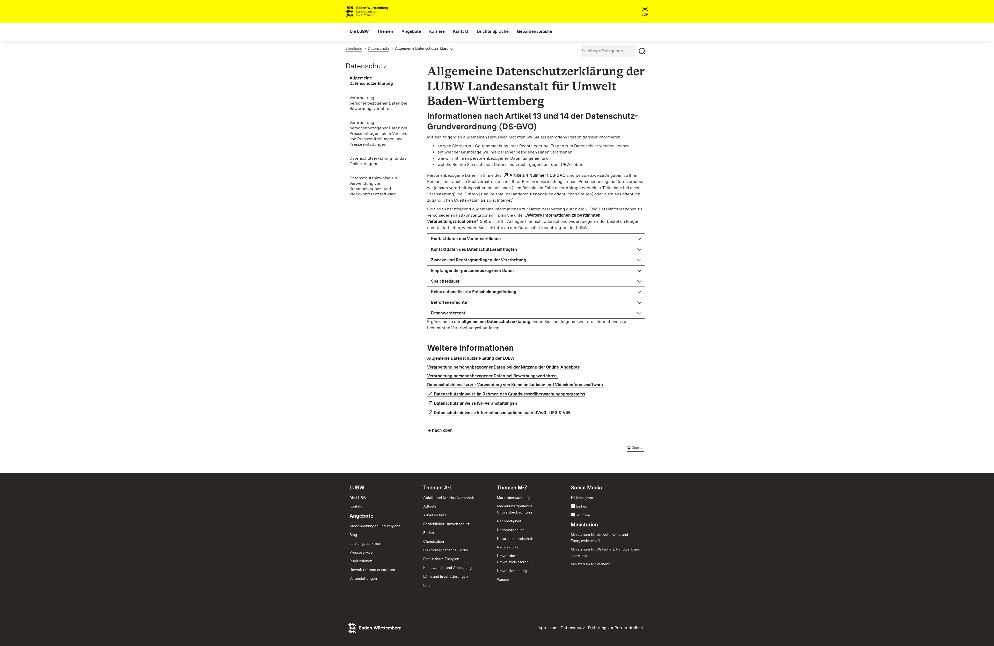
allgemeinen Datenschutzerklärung (496, 321)
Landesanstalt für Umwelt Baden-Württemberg (376, 11)
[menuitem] (359, 31)
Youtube (583, 515)
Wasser (503, 579)
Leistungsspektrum (365, 543)
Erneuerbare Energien (441, 559)
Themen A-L (437, 488)
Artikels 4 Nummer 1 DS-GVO (537, 175)
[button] (536, 239)
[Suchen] (642, 51)
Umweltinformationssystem (372, 570)
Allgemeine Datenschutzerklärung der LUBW (471, 358)
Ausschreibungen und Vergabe (374, 526)
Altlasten (430, 506)
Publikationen (360, 561)
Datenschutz (366, 65)
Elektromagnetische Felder (445, 550)
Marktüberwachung (513, 498)
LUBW (356, 488)
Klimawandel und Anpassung (447, 568)
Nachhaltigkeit (509, 521)
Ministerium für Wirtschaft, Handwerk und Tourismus (605, 552)
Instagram (584, 498)
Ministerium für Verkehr (590, 564)
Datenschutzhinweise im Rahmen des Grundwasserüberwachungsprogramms (509, 394)
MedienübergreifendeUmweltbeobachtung (514, 509)
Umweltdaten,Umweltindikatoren (513, 559)
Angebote (361, 516)
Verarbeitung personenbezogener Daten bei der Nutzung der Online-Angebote (504, 367)
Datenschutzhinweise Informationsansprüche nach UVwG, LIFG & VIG (502, 412)
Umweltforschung (512, 571)
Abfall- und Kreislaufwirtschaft (448, 498)
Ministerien (584, 525)
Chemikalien (433, 541)
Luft (426, 585)
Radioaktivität (508, 547)
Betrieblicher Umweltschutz (446, 524)
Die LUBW (357, 498)
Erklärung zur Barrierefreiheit (615, 627)
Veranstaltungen (363, 578)
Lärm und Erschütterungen (445, 576)
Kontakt (356, 506)
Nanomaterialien (510, 530)
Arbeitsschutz (434, 515)
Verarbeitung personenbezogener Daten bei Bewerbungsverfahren (492, 375)
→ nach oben (440, 430)
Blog (353, 535)
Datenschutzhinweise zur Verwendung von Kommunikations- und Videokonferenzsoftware (515, 384)
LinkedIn (583, 506)
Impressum (547, 627)
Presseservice (361, 552)
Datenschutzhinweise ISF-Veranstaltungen (475, 403)
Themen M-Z (512, 488)
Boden (428, 533)
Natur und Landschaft (515, 539)
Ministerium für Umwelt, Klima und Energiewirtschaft (599, 537)
